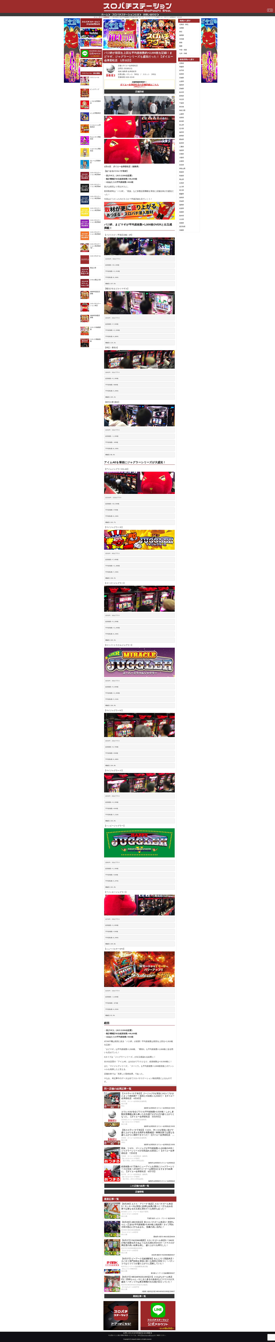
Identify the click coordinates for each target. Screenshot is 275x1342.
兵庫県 (181, 161)
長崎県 (181, 212)
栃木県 (181, 92)
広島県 (181, 183)
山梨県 (181, 114)
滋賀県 (181, 150)
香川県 (181, 190)
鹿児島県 (182, 226)
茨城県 (181, 88)
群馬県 (181, 96)
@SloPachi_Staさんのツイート (91, 352)
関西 (180, 46)
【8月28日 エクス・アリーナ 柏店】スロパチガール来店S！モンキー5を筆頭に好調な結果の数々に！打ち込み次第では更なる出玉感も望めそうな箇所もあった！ (147, 1206)
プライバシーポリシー (147, 1335)
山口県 (181, 186)
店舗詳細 (139, 91)
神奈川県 (182, 110)
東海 (180, 42)
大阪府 (181, 157)
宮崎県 (181, 223)
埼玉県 (181, 99)
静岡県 (181, 136)
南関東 (181, 35)
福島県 (181, 85)
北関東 (181, 28)
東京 (180, 31)
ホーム (95, 17)
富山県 (181, 125)
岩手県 (181, 70)
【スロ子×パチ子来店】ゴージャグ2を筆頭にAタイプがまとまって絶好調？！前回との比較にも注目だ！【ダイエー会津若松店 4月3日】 (147, 1095)
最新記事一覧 (139, 1296)
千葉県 (181, 103)
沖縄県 (181, 230)
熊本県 (181, 216)
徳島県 (181, 197)
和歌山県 (182, 168)
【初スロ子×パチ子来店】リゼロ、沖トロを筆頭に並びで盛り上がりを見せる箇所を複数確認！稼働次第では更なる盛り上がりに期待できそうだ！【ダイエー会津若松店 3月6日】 (147, 1132)
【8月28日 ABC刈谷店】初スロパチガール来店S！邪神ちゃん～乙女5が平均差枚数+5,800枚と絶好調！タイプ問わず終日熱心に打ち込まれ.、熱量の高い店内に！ (147, 1224)
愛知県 (181, 139)
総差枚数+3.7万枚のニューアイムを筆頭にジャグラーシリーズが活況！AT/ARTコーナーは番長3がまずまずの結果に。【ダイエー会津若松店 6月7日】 (147, 1169)
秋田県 (181, 74)
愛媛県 (181, 194)
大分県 (181, 219)
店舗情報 (139, 1192)
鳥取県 (181, 172)
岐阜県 (181, 143)
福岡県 (181, 205)
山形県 (181, 81)
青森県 (181, 67)
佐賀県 (181, 208)
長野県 (181, 117)
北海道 (181, 63)
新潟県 (181, 121)
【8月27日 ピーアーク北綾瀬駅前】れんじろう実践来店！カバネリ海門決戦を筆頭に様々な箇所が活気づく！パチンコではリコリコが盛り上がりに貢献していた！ (147, 1261)
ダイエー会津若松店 (104, 17)
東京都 (181, 107)
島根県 (181, 176)
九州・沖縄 (183, 53)
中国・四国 (183, 50)
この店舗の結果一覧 (139, 1186)
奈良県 (181, 165)
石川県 (181, 128)
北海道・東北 (183, 24)
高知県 (181, 201)
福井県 (181, 132)
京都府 (181, 154)
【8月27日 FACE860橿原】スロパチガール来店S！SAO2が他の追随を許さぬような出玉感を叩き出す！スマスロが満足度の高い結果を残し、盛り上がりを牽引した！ (147, 1242)
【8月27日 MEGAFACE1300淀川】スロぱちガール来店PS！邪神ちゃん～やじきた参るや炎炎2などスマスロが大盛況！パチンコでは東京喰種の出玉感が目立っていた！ (147, 1279)
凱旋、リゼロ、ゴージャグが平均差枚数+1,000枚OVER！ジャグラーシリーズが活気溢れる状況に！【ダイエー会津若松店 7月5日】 (147, 1150)
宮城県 (181, 78)
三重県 (181, 147)
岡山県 (181, 179)
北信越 (181, 39)
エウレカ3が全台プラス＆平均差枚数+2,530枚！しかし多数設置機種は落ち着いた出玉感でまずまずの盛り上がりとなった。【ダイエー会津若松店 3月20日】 (147, 1114)
